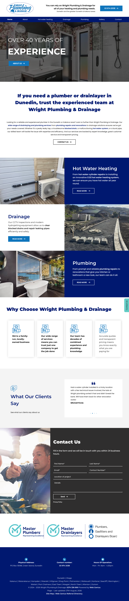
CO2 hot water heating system (103, 177)
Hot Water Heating (95, 168)
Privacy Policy (57, 502)
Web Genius (95, 588)
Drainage (66, 19)
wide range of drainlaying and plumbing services (29, 125)
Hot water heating (45, 19)
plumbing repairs (108, 269)
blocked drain (71, 128)
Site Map (50, 594)
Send (63, 496)
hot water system (100, 128)
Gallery (102, 19)
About (25, 19)
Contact (118, 19)
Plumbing (85, 19)
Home (9, 19)
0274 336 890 (72, 588)
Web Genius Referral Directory (68, 594)
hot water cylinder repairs (91, 174)
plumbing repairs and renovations (71, 125)
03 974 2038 (64, 566)
